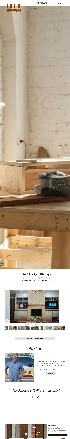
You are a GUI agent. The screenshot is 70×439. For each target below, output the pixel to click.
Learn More (51, 373)
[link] (14, 2)
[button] (60, 3)
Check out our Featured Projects (35, 338)
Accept (58, 435)
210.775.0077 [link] (42, 3)
